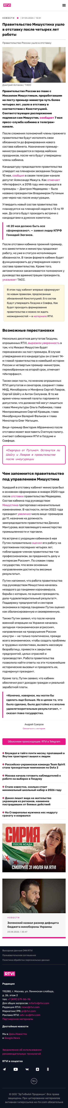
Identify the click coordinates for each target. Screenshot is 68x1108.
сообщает (47, 117)
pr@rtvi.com (29, 1011)
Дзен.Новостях (18, 1033)
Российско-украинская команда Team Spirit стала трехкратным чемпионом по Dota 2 (33, 766)
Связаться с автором (34, 728)
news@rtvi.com (31, 1007)
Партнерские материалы (17, 1018)
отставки (17, 496)
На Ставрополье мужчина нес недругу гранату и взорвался (30, 814)
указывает (9, 279)
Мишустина (10, 505)
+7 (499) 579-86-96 (19, 999)
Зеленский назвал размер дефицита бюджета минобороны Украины (33, 925)
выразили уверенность (44, 343)
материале (40, 316)
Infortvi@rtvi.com (39, 1003)
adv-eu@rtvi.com (30, 1015)
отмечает (53, 180)
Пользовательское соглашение (19, 955)
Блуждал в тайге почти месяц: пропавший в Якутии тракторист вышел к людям (33, 755)
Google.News (12, 1037)
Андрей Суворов (34, 724)
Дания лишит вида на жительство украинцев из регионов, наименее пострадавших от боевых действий (26, 801)
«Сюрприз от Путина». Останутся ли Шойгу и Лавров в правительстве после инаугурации (33, 455)
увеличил (24, 514)
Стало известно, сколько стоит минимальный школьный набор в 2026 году (32, 788)
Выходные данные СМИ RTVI (17, 950)
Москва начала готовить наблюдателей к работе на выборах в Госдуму (31, 777)
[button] (64, 5)
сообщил (18, 175)
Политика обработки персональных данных (26, 960)
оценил (37, 543)
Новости (8, 18)
